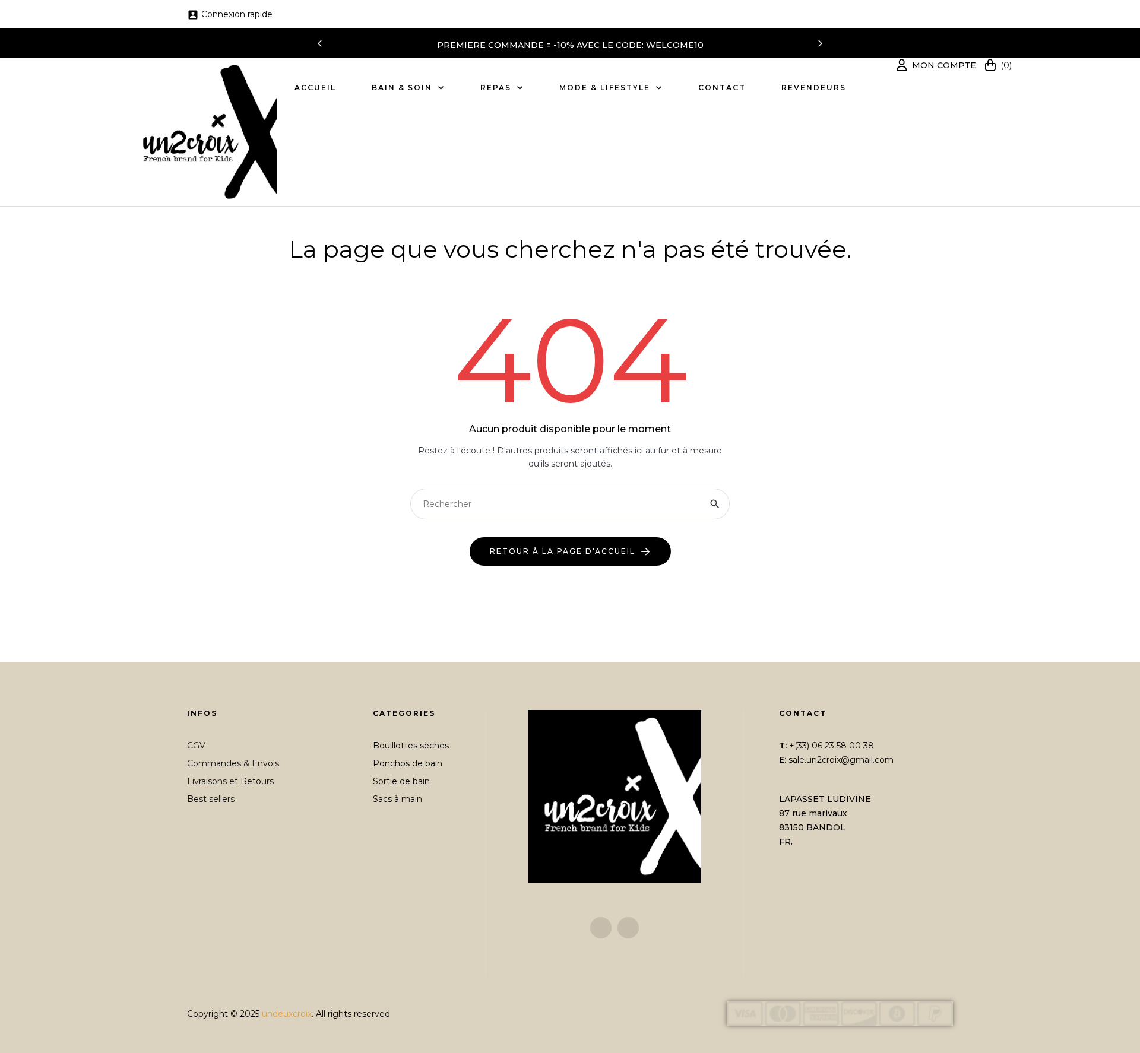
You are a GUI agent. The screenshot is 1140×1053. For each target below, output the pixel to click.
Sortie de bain (401, 781)
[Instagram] (628, 927)
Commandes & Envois (233, 763)
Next (820, 43)
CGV (196, 745)
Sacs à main (397, 799)
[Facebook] (601, 927)
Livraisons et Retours (230, 781)
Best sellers (211, 799)
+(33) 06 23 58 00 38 (831, 745)
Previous (320, 43)
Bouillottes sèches (411, 745)
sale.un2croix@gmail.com (841, 759)
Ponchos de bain (407, 763)
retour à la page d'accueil (562, 551)
